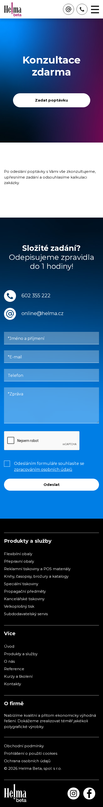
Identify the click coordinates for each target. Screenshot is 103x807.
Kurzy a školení (18, 676)
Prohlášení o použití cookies (30, 753)
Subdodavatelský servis (26, 613)
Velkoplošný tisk (19, 606)
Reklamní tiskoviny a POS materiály (37, 568)
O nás (9, 661)
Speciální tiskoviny (21, 583)
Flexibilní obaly (18, 553)
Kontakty (12, 683)
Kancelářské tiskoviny (24, 598)
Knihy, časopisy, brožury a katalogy (36, 576)
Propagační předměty (25, 591)
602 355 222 (36, 296)
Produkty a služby (21, 653)
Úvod (9, 646)
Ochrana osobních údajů (27, 760)
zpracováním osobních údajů (43, 469)
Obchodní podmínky (24, 745)
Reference (14, 668)
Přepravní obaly (19, 561)
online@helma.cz (43, 314)
